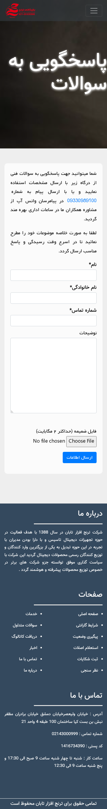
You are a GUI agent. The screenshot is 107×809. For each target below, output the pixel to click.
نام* (93, 265)
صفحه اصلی (88, 614)
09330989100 (81, 201)
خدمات (31, 614)
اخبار (33, 648)
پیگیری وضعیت (85, 637)
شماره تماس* (83, 310)
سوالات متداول (25, 625)
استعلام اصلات (85, 648)
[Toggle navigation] (94, 11)
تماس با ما (28, 659)
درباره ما (30, 670)
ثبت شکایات (87, 659)
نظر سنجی (89, 670)
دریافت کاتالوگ (24, 637)
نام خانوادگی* (83, 288)
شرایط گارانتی (87, 625)
